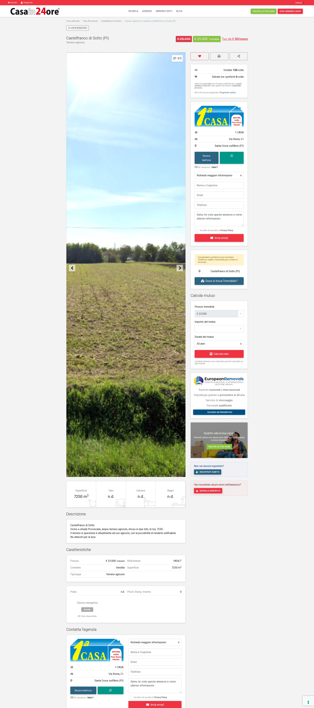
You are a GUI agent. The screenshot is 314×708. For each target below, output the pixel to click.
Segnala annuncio (210, 491)
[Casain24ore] (35, 11)
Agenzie (147, 11)
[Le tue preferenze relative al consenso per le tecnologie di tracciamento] (308, 702)
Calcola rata (221, 354)
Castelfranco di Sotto (111, 21)
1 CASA (119, 667)
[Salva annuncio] (200, 56)
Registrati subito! (228, 92)
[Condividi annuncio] (239, 56)
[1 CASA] (96, 649)
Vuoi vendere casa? (290, 11)
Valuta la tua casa (263, 11)
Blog (179, 11)
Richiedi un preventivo (219, 412)
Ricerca (133, 11)
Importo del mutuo (205, 321)
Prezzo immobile (204, 306)
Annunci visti (164, 11)
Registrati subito (209, 472)
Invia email (221, 238)
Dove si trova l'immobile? (221, 281)
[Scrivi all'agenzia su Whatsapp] (111, 690)
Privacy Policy (160, 697)
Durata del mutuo (204, 336)
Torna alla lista (73, 21)
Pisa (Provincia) (90, 21)
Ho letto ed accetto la (150, 697)
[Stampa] (219, 56)
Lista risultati (79, 28)
